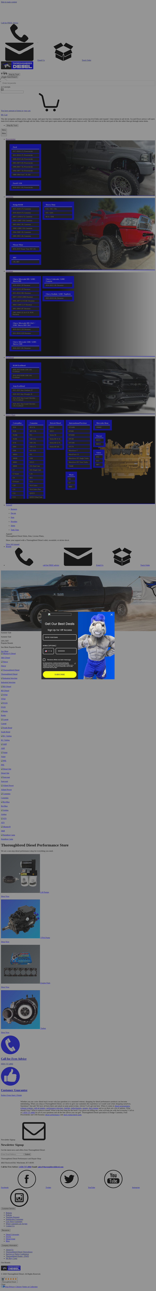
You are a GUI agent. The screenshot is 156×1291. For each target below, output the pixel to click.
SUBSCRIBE (60, 674)
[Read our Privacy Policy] (75, 663)
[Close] (112, 615)
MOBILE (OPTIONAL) (49, 646)
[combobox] (48, 651)
